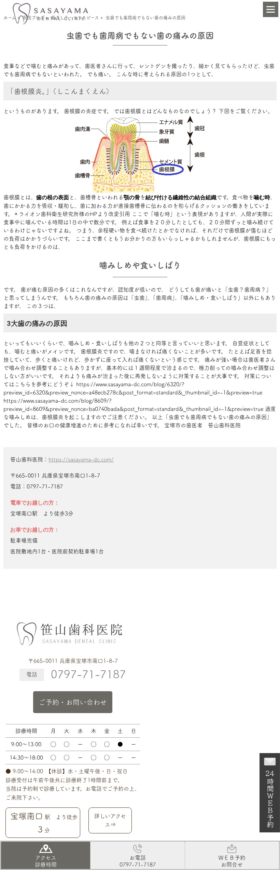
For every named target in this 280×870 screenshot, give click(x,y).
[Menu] (270, 9)
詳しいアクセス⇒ (110, 820)
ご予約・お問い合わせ (73, 702)
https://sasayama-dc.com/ (81, 459)
